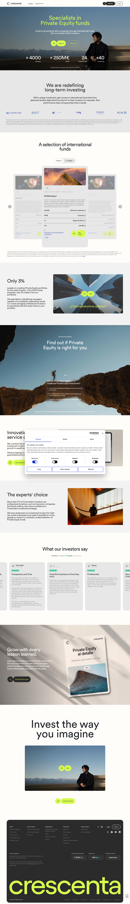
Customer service (107, 899)
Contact (65, 835)
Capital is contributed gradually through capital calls (65, 399)
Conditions (66, 843)
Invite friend (84, 829)
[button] (10, 206)
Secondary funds (14, 840)
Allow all (90, 469)
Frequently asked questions (70, 840)
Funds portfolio (13, 835)
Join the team (67, 832)
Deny (39, 469)
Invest (46, 834)
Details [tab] (65, 439)
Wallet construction (50, 836)
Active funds (12, 832)
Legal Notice (67, 899)
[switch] (54, 461)
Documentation (117, 899)
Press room (66, 837)
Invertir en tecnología (33, 832)
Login (119, 3)
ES (98, 827)
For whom (30, 835)
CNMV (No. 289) (32, 863)
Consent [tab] (38, 439)
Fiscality (47, 839)
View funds (73, 43)
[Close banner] (102, 433)
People (30, 3)
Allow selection (65, 469)
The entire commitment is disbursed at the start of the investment (66, 389)
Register (110, 3)
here (83, 256)
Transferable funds (14, 837)
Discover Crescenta (14, 829)
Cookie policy (84, 899)
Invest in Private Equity (33, 829)
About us (65, 829)
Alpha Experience (86, 832)
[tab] (59, 161)
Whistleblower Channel (95, 899)
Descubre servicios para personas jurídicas (51, 830)
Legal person (39, 3)
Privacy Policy (75, 899)
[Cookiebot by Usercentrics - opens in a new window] (91, 433)
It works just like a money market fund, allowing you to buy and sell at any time (65, 394)
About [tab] (92, 439)
